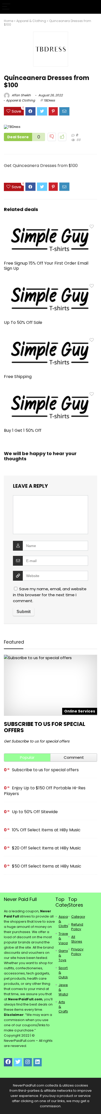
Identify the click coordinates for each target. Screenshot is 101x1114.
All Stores (76, 939)
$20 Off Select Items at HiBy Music (46, 848)
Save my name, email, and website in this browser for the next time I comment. (49, 594)
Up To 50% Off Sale (23, 322)
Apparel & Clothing (31, 21)
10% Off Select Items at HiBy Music (46, 830)
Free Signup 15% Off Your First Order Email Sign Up (46, 265)
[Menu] (6, 7)
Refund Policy (77, 926)
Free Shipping (18, 377)
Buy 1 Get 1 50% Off (22, 430)
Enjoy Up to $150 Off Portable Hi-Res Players (44, 791)
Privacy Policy (77, 951)
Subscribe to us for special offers (44, 727)
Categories (80, 916)
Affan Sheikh (21, 95)
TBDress (49, 100)
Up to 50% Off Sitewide (35, 812)
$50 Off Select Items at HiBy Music (46, 866)
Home (8, 21)
